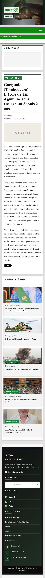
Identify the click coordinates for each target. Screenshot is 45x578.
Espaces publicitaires (12, 517)
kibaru (9, 115)
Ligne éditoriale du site (15, 472)
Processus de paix (13, 78)
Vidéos (7, 526)
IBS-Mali (21, 568)
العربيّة (17, 16)
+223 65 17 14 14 (17, 552)
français (8, 16)
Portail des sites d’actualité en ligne (17, 522)
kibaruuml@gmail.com (18, 557)
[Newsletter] (37, 484)
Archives (8, 531)
